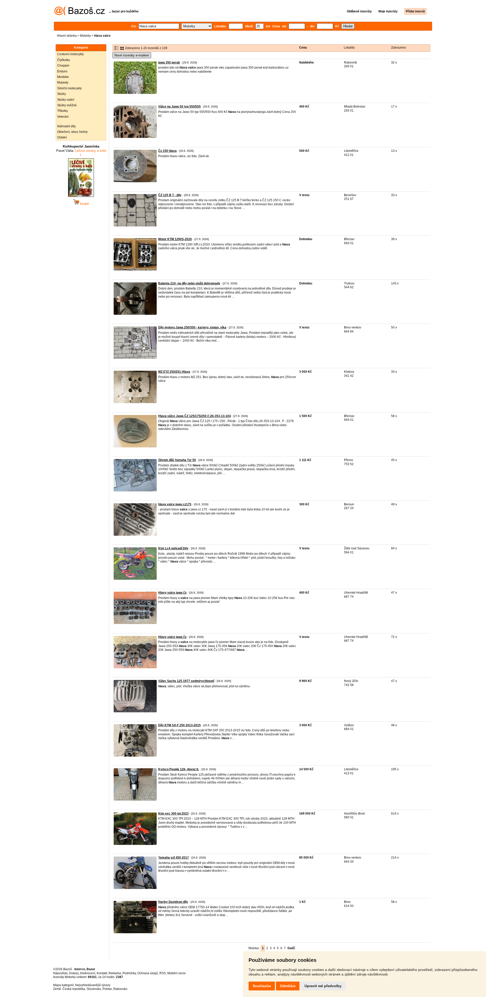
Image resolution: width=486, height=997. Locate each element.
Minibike (63, 77)
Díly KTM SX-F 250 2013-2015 (179, 725)
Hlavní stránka (67, 35)
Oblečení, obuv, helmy (72, 132)
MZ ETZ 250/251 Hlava (174, 371)
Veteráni (63, 116)
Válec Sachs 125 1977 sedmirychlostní (186, 681)
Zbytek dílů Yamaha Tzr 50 (177, 460)
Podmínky (129, 973)
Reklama (115, 973)
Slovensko (94, 989)
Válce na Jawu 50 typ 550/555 (179, 106)
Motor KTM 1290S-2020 (175, 239)
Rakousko (120, 989)
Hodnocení (87, 973)
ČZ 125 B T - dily (169, 195)
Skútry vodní (65, 99)
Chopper (63, 65)
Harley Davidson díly (173, 902)
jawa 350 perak (169, 62)
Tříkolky (62, 111)
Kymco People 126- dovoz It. (178, 769)
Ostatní (62, 137)
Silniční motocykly (69, 88)
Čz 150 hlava (167, 151)
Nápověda (60, 973)
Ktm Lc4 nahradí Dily (173, 548)
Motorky (85, 35)
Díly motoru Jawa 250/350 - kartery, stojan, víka (192, 327)
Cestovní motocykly (70, 54)
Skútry (61, 94)
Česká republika (74, 989)
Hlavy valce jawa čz (172, 592)
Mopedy (62, 82)
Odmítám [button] (287, 986)
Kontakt (102, 973)
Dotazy (73, 973)
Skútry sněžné (67, 105)
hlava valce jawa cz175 (174, 504)
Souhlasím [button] (262, 986)
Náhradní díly (66, 126)
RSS (162, 973)
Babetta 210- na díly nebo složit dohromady (189, 283)
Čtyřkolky (63, 60)
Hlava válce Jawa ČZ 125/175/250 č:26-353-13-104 (194, 416)
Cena (303, 47)
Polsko (107, 989)
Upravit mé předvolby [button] (323, 986)
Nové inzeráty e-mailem (131, 55)
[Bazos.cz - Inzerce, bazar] (79, 14)
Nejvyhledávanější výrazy (92, 985)
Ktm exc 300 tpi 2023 (173, 813)
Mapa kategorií (63, 985)
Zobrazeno (398, 47)
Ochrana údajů (147, 973)
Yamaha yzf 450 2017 (173, 857)
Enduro (62, 71)
